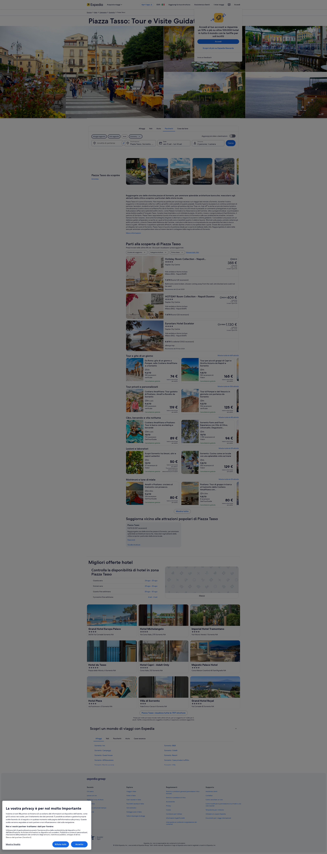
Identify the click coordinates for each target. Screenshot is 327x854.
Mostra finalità (13, 844)
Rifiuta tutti (60, 844)
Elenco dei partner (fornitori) (18, 837)
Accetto (79, 844)
